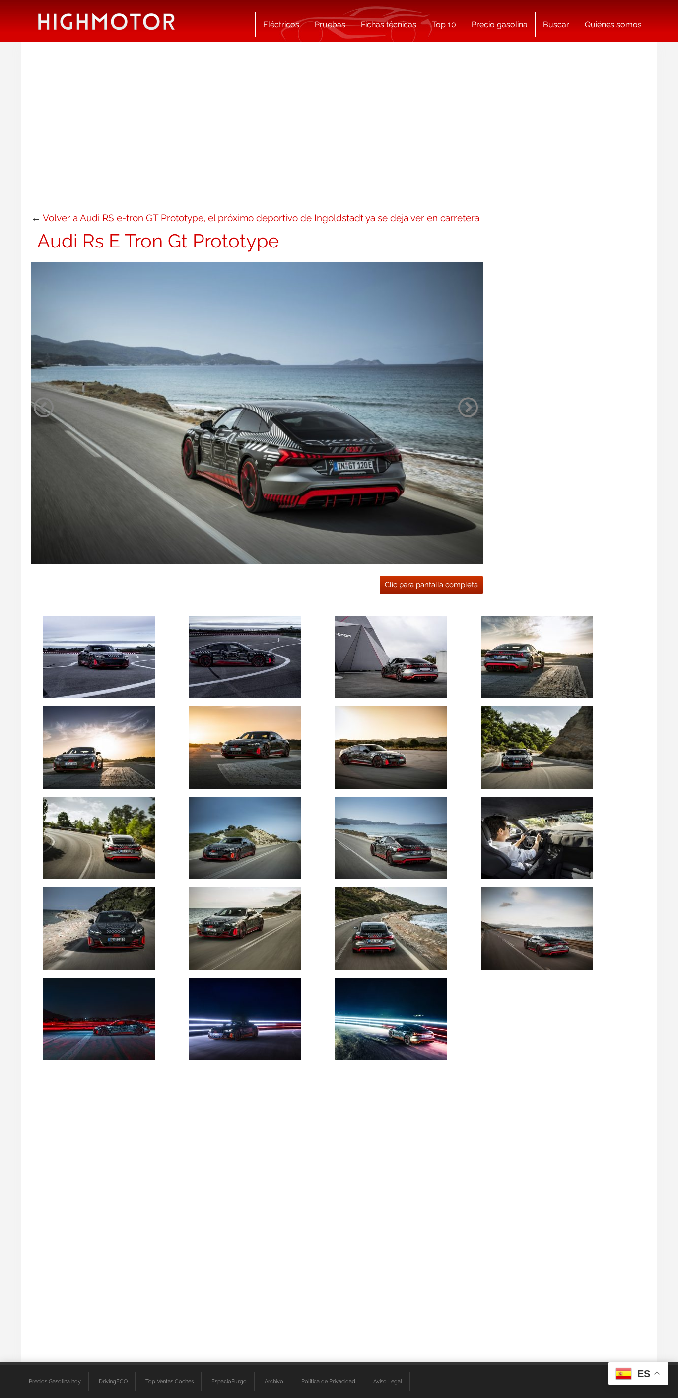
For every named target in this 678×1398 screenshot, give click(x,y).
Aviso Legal (387, 1381)
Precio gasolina (500, 24)
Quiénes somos (613, 24)
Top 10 (444, 24)
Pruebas (330, 24)
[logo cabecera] (106, 21)
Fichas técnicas (388, 24)
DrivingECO (113, 1381)
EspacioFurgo (229, 1381)
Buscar (556, 24)
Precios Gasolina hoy (55, 1381)
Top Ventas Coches (169, 1381)
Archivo (274, 1381)
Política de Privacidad (328, 1381)
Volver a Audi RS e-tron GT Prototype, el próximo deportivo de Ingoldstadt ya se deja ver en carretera (261, 217)
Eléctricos (281, 24)
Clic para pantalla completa (431, 584)
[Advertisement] (339, 131)
